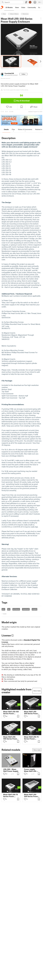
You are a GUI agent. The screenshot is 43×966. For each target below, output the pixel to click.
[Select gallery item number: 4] (12, 708)
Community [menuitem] (32, 7)
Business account (5, 78)
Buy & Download (23, 101)
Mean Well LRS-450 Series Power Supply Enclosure (10, 738)
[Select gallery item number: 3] (11, 708)
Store (4, 14)
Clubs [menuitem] (23, 7)
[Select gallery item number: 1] (7, 708)
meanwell (26, 609)
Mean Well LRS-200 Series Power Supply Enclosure (31, 712)
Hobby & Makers (14, 14)
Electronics (25, 14)
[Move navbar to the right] (41, 7)
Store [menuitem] (17, 7)
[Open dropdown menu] (41, 18)
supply (34, 609)
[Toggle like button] (4, 716)
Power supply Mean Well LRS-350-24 (30, 770)
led (9, 609)
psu (3, 609)
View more (37, 691)
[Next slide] (40, 61)
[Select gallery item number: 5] (14, 708)
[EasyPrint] (26, 2)
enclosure (16, 609)
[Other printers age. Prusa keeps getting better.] (21, 120)
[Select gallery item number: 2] (9, 708)
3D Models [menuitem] (9, 7)
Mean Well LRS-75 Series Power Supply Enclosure (31, 738)
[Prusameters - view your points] (30, 2)
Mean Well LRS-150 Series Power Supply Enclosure (11, 712)
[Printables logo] (2, 7)
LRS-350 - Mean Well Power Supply (10, 770)
